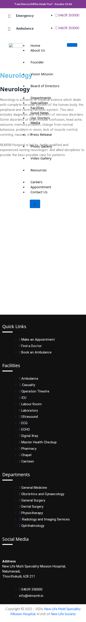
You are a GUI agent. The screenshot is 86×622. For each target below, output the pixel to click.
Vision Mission (42, 74)
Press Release (41, 134)
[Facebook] (3, 551)
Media (35, 122)
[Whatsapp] (12, 551)
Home (35, 45)
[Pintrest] (15, 551)
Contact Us (39, 192)
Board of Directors (45, 86)
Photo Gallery (41, 146)
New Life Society (63, 614)
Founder (37, 62)
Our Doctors (40, 117)
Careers (36, 182)
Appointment (41, 187)
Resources (39, 170)
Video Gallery (41, 158)
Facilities (37, 107)
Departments (41, 97)
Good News (40, 112)
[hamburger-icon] (72, 45)
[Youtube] (8, 551)
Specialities (39, 102)
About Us (38, 50)
